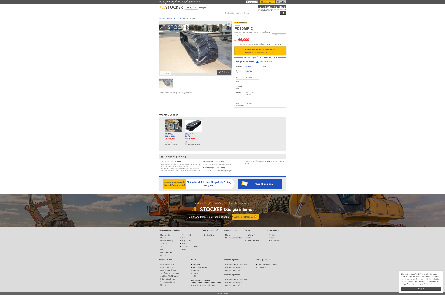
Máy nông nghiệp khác (233, 238)
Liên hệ (163, 285)
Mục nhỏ (185, 243)
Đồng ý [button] (421, 289)
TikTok (195, 273)
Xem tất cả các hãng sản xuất (204, 285)
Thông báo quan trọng (266, 61)
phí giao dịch (267, 44)
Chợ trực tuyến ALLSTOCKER (236, 264)
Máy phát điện (187, 235)
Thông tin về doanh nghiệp (267, 264)
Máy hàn (185, 238)
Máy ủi (162, 249)
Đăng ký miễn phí (267, 2)
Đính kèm (272, 235)
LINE (194, 276)
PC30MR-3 (249, 77)
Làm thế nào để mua (168, 270)
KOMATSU (248, 71)
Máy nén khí (186, 240)
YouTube (196, 270)
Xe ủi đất (163, 243)
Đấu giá (202, 7)
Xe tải (249, 238)
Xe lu (162, 246)
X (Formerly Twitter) (200, 267)
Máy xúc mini (165, 235)
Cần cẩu (163, 255)
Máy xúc (163, 238)
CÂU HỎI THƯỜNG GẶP (262, 161)
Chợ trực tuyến (192, 7)
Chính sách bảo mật (167, 282)
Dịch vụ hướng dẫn (167, 264)
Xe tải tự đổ (251, 235)
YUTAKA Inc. (262, 267)
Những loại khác (274, 240)
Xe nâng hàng (209, 235)
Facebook (196, 264)
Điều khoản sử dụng (167, 279)
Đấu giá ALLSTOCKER (233, 267)
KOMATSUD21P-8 (189, 135)
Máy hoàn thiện (166, 252)
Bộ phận (248, 67)
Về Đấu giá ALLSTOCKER (170, 273)
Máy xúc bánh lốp (166, 240)
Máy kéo (228, 235)
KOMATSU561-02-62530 (170, 135)
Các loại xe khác (253, 240)
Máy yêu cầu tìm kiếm (233, 270)
